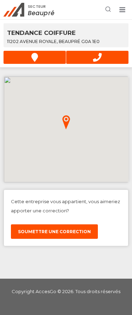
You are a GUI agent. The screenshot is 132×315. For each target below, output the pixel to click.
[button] (122, 10)
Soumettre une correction (54, 231)
